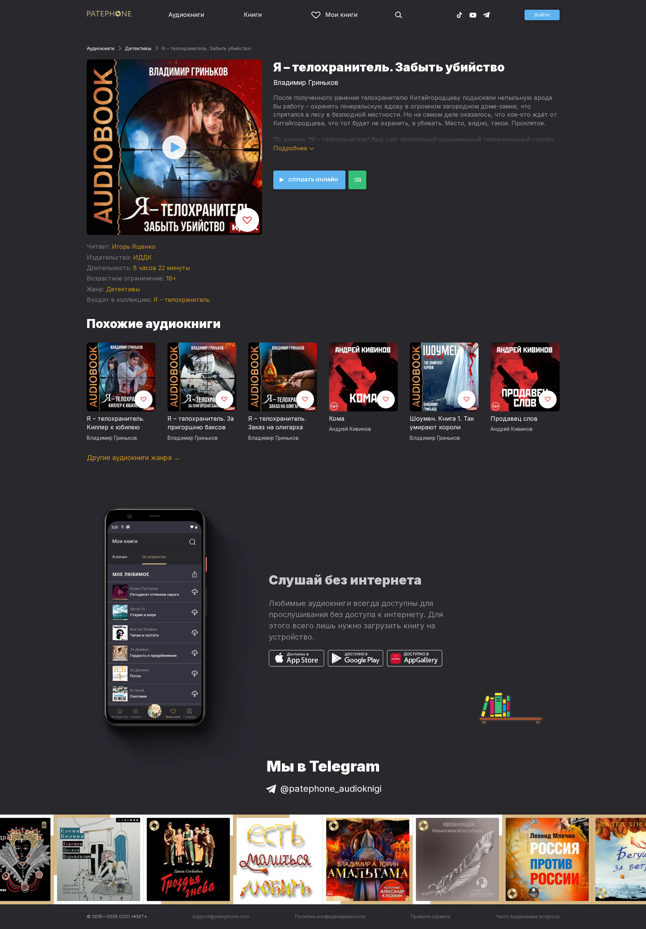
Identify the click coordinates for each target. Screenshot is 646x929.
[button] (542, 15)
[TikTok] (459, 14)
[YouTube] (472, 14)
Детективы (138, 48)
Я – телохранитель (182, 299)
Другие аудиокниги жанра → (133, 458)
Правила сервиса (430, 916)
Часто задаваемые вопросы (528, 916)
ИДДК (142, 257)
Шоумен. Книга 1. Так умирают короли (442, 423)
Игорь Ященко (134, 246)
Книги (253, 14)
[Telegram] (486, 14)
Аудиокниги (186, 14)
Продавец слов (514, 418)
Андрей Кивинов (350, 429)
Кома (336, 418)
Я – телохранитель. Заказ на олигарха (277, 423)
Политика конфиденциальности (330, 916)
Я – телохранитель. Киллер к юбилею (115, 423)
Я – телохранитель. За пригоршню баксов (200, 423)
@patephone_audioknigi (331, 788)
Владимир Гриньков (305, 82)
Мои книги (341, 14)
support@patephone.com (221, 916)
